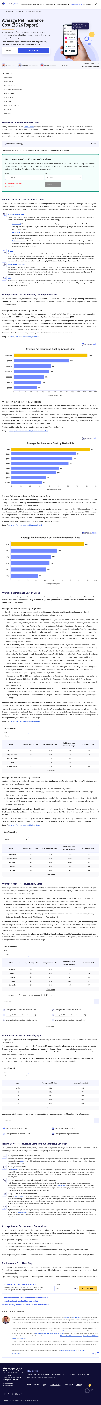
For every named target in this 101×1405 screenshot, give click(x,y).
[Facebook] (5, 1394)
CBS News (95, 1336)
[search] (96, 4)
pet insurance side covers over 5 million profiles (49, 1333)
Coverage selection (16, 214)
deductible (14, 1170)
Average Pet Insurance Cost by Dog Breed (24, 825)
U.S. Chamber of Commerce (68, 1336)
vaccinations (22, 1212)
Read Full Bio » (16, 1354)
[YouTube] (20, 1394)
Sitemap (79, 1384)
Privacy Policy (55, 1384)
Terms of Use (68, 1384)
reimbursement (19, 1196)
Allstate (79, 1336)
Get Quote (33, 50)
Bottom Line (8, 109)
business (66, 1317)
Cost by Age (8, 101)
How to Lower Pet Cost (11, 105)
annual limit (61, 1185)
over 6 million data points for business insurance (68, 1331)
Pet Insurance (19, 11)
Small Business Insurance (46, 1378)
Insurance (10, 11)
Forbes (14, 1338)
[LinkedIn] (16, 1394)
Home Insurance (43, 1374)
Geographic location (16, 264)
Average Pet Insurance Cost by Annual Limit (25, 525)
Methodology (8, 82)
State (5, 950)
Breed (7, 173)
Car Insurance (31, 1374)
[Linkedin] (93, 1354)
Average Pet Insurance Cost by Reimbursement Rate (28, 431)
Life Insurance (70, 1374)
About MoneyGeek (33, 1384)
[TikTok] (12, 1394)
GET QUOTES (87, 1288)
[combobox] (5, 735)
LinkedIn (82, 1350)
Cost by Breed (9, 93)
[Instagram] (9, 1394)
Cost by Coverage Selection (13, 89)
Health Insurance (83, 1374)
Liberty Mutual (87, 1336)
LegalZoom (22, 1338)
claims (22, 1161)
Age (46, 173)
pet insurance (28, 127)
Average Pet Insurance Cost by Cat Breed (24, 721)
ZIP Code (57, 1284)
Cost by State (8, 97)
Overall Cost (8, 78)
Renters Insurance (57, 1374)
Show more (50, 771)
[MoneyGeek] (10, 4)
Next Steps (7, 113)
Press (45, 1384)
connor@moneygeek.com (68, 1350)
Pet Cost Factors (9, 85)
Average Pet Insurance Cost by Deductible (24, 337)
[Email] (98, 1354)
